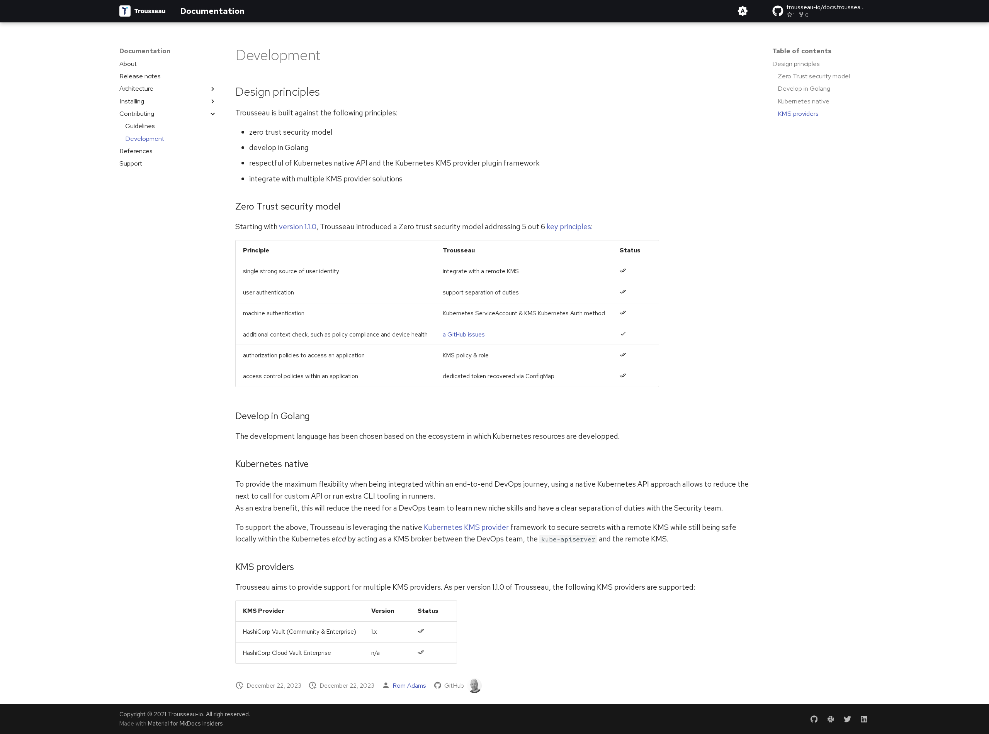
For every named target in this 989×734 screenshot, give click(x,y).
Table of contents (801, 51)
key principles (569, 227)
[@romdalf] (474, 685)
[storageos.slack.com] (830, 719)
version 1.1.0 (297, 227)
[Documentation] (142, 11)
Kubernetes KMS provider (466, 527)
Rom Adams (409, 685)
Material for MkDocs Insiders (185, 723)
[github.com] (814, 719)
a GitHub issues (464, 334)
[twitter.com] (847, 719)
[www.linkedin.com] (863, 719)
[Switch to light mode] (742, 11)
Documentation (144, 51)
